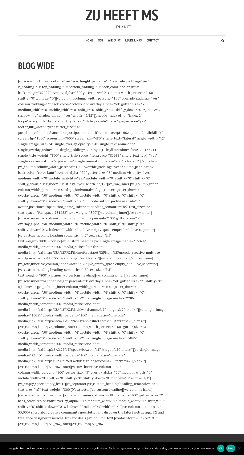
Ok (221, 448)
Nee (230, 448)
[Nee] (239, 448)
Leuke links (133, 40)
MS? (100, 40)
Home (89, 40)
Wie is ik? (114, 40)
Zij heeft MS (122, 15)
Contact (152, 40)
